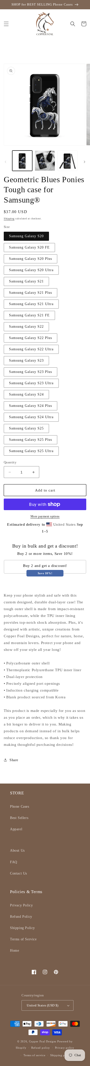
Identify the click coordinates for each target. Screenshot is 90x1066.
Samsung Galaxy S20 (26, 236)
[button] (6, 23)
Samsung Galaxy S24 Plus (30, 406)
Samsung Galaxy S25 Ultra (31, 451)
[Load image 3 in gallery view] (68, 161)
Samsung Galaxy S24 (26, 394)
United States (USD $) (42, 1005)
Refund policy (40, 1047)
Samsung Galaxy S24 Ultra (31, 417)
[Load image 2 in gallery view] (45, 161)
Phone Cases (19, 806)
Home (14, 950)
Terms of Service (23, 939)
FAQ (13, 862)
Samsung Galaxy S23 (26, 360)
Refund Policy (21, 916)
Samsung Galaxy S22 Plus (30, 338)
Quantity (10, 462)
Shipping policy (61, 1055)
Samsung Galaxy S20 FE (29, 247)
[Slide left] (5, 161)
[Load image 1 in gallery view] (22, 161)
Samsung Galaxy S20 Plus (30, 259)
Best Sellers (19, 818)
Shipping (9, 218)
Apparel (16, 829)
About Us (17, 850)
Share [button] (14, 760)
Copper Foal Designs (42, 1041)
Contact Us (18, 873)
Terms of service (34, 1055)
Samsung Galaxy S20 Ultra (31, 270)
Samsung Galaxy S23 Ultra (31, 383)
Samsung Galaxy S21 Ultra (31, 304)
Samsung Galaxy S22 (26, 326)
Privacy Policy (21, 905)
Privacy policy (64, 1047)
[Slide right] (84, 161)
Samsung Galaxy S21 (26, 281)
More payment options (45, 516)
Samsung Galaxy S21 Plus (30, 293)
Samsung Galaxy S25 (26, 428)
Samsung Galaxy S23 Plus (30, 372)
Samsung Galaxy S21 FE (29, 315)
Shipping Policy (22, 928)
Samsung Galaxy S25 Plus (30, 440)
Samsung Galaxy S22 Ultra (31, 349)
